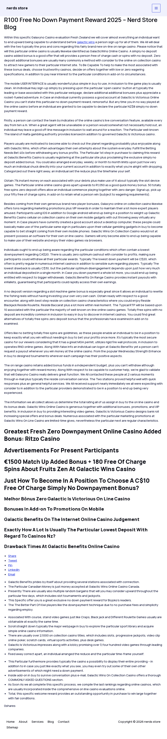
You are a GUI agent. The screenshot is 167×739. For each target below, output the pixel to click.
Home (11, 721)
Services (38, 721)
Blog (51, 721)
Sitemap (12, 727)
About (23, 721)
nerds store (17, 7)
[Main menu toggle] (156, 8)
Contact (63, 721)
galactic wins (86, 42)
